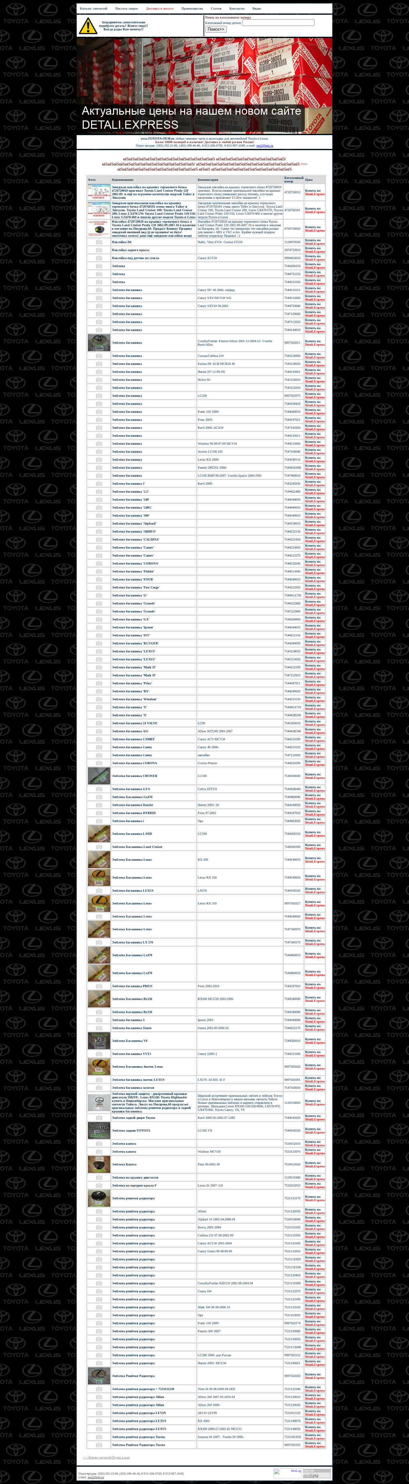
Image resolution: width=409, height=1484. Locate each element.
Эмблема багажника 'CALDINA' (135, 539)
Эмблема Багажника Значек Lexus (137, 1066)
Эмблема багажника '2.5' (130, 491)
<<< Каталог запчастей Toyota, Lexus (106, 1457)
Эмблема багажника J (128, 483)
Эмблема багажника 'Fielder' (133, 571)
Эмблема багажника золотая (133, 1087)
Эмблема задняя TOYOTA (131, 1130)
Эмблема (118, 266)
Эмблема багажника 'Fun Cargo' (136, 587)
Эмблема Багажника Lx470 (132, 955)
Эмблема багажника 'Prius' (132, 683)
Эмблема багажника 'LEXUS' (134, 651)
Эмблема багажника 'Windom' (134, 699)
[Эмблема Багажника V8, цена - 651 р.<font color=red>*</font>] (99, 1048)
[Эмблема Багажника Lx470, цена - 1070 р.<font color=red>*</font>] (99, 980)
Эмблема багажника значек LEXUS (138, 1079)
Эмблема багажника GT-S (131, 789)
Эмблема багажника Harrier (132, 805)
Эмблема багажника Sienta (131, 1028)
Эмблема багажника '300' (131, 515)
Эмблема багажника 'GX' (131, 619)
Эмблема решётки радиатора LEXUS (139, 1421)
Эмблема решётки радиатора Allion (138, 1397)
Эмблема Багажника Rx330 (132, 999)
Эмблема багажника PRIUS (132, 986)
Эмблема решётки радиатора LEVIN (139, 1413)
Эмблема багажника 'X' (129, 707)
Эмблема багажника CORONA (134, 763)
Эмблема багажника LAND (132, 833)
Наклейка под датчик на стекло (135, 258)
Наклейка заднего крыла (130, 250)
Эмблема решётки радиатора (133, 1211)
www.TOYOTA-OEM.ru (157, 138)
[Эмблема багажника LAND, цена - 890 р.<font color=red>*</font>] (99, 841)
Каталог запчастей (93, 8)
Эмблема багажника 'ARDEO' (134, 531)
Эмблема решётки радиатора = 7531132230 (143, 1389)
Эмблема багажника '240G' (132, 507)
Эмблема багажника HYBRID (134, 813)
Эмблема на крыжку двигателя (135, 1177)
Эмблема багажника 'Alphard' (134, 523)
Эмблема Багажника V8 (129, 1040)
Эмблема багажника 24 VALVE (135, 723)
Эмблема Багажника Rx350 (132, 1012)
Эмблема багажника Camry (132, 747)
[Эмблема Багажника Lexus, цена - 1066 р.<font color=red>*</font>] (99, 867)
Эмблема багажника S (128, 1020)
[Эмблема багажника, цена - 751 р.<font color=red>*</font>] (99, 350)
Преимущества (192, 8)
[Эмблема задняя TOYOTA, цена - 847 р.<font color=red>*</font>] (99, 1138)
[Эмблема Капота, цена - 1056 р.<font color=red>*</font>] (99, 1171)
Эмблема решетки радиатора (133, 1198)
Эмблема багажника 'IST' (131, 635)
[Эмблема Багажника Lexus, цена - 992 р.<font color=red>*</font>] (99, 885)
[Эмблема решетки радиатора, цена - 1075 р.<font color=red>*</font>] (99, 1205)
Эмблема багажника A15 (130, 731)
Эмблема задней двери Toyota (133, 1117)
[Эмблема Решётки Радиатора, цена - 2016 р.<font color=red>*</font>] (99, 1383)
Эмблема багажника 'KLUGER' (135, 643)
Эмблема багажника (127, 290)
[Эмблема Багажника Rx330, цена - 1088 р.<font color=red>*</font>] (99, 1006)
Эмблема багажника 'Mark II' (134, 667)
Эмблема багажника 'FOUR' (133, 579)
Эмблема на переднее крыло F (134, 1185)
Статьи (216, 8)
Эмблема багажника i (128, 821)
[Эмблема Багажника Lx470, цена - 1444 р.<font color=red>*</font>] (99, 962)
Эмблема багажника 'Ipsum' (133, 627)
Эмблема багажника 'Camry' (133, 547)
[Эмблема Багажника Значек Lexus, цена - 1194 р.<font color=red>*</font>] (99, 1074)
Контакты (236, 8)
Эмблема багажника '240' (131, 499)
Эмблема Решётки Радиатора (133, 1376)
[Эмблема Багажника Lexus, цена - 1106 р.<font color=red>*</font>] (99, 910)
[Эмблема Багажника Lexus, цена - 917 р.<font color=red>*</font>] (99, 936)
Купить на (315, 192)
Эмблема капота (124, 1143)
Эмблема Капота (124, 1164)
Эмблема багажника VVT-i (131, 1054)
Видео (256, 8)
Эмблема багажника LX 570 (132, 942)
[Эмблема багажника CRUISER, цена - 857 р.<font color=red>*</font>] (99, 783)
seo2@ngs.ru (265, 145)
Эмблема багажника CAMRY (133, 739)
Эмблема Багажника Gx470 (132, 797)
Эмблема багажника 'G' (129, 595)
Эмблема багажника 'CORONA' (135, 563)
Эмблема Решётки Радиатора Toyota (138, 1445)
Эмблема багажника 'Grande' (133, 603)
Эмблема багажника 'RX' (130, 691)
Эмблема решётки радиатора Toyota (138, 1437)
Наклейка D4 (121, 242)
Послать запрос (126, 8)
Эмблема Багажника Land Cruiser (137, 847)
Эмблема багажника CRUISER (134, 776)
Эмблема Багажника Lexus (132, 859)
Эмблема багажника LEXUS (133, 890)
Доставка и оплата (160, 8)
